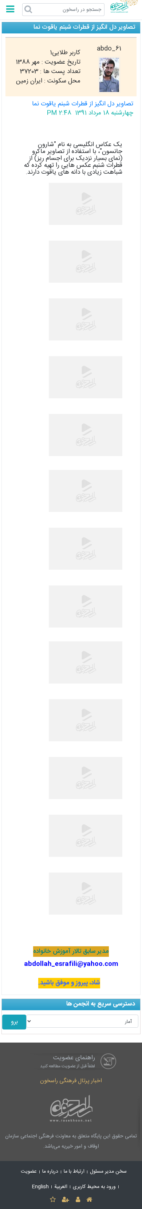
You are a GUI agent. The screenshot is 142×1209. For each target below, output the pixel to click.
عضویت (29, 1172)
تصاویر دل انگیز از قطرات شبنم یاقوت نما (82, 104)
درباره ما (50, 1172)
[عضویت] (65, 1200)
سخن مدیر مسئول (108, 1172)
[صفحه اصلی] (89, 1200)
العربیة (60, 1187)
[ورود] (77, 1200)
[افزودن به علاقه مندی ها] (53, 1200)
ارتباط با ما (74, 1172)
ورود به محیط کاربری (94, 1187)
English (40, 1187)
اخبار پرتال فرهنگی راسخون (71, 1081)
